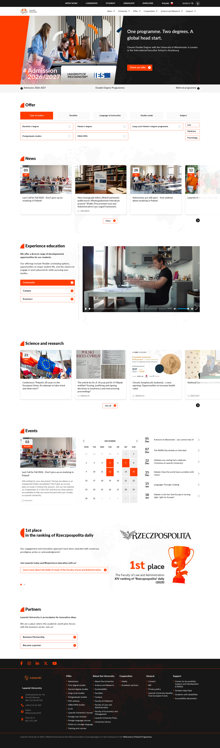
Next (128, 441)
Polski (165, 3)
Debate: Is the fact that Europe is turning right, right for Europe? (172, 496)
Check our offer (138, 67)
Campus (27, 291)
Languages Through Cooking (166, 485)
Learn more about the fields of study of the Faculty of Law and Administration (62, 570)
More (108, 221)
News (30, 159)
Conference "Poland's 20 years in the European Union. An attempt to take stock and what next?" (44, 386)
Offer (30, 105)
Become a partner (32, 645)
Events (31, 431)
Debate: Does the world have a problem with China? (174, 473)
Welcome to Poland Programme (137, 737)
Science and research (44, 343)
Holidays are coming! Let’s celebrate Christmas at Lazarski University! (170, 461)
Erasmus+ (28, 299)
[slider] (128, 309)
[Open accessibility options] (198, 3)
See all (108, 406)
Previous (91, 441)
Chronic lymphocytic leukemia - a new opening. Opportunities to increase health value (154, 386)
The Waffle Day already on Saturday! (170, 450)
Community (29, 282)
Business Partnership (33, 637)
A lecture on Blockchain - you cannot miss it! (174, 440)
